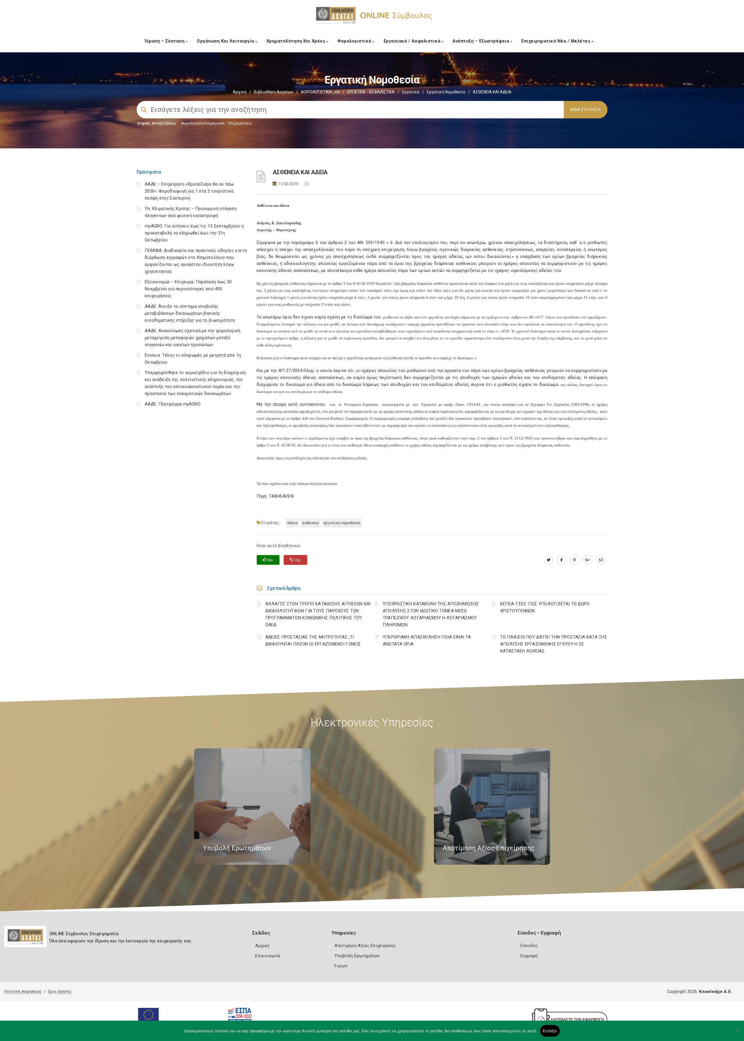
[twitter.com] (548, 560)
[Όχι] (737, 1034)
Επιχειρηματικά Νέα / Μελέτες (556, 41)
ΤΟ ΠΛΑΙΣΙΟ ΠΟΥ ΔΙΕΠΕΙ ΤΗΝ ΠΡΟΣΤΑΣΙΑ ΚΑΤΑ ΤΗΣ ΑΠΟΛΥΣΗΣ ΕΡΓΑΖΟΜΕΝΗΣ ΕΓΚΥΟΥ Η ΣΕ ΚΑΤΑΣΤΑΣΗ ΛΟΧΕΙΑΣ (553, 644)
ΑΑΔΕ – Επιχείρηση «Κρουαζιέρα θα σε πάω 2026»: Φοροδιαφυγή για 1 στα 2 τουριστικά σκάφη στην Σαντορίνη (189, 191)
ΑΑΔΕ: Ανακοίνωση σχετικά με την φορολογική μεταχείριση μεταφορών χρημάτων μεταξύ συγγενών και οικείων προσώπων (193, 337)
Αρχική (239, 92)
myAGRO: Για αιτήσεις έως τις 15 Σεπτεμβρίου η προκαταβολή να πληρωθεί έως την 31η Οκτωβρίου (194, 233)
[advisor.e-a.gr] (600, 560)
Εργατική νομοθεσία (446, 92)
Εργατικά (410, 92)
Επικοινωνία (267, 955)
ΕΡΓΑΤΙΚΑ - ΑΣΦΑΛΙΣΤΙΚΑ (371, 92)
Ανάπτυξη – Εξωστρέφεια (482, 41)
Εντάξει (550, 1030)
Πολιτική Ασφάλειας (23, 991)
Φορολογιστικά (355, 41)
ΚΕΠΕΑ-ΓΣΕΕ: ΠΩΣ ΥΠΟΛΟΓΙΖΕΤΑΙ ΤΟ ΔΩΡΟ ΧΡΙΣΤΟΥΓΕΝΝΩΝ (545, 607)
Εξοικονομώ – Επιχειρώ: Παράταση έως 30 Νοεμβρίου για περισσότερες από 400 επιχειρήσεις (188, 288)
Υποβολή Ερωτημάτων (357, 955)
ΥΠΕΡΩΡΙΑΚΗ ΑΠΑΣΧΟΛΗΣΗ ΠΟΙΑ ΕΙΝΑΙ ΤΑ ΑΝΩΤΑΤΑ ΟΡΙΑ (427, 640)
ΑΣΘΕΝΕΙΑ (310, 523)
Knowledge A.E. (715, 991)
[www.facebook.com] (561, 560)
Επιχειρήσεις (240, 123)
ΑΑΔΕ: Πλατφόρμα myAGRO (173, 404)
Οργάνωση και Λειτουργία (226, 41)
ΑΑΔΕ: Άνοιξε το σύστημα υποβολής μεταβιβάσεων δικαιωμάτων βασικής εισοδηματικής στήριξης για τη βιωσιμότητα (190, 313)
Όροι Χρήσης (59, 991)
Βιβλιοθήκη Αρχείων (273, 92)
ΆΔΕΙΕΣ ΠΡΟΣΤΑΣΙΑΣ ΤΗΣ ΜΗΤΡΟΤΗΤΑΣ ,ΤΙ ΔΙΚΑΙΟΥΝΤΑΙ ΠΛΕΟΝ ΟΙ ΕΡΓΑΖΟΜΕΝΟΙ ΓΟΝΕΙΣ (313, 640)
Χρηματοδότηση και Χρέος (297, 41)
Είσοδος (529, 945)
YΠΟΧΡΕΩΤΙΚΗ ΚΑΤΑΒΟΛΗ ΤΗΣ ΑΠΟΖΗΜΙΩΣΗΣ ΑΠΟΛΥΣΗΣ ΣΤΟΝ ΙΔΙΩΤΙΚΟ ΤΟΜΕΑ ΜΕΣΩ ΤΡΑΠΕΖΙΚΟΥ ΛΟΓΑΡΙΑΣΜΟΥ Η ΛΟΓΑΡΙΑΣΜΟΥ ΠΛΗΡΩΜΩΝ (431, 614)
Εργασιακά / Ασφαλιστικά (413, 41)
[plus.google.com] (587, 560)
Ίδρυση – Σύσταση (165, 41)
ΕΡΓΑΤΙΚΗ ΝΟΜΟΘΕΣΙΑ (341, 523)
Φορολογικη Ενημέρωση (203, 123)
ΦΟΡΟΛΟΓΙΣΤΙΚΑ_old (320, 92)
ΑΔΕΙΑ (292, 523)
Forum (341, 966)
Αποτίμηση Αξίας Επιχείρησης (365, 945)
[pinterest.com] (574, 560)
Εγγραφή (529, 955)
